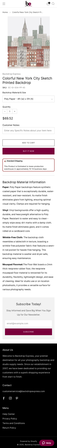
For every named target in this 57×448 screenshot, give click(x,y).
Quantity (6, 107)
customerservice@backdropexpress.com (23, 391)
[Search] (53, 3)
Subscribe (28, 332)
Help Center (8, 414)
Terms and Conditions (13, 423)
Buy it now (28, 151)
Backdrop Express (11, 74)
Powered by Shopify (28, 441)
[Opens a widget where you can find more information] (46, 443)
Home (5, 12)
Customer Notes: (11, 125)
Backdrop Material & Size (14, 92)
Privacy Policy (9, 418)
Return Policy (9, 427)
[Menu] (3, 3)
